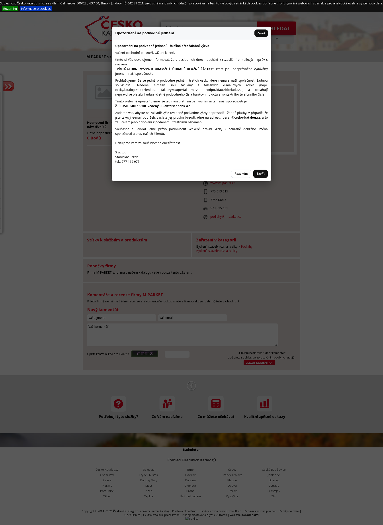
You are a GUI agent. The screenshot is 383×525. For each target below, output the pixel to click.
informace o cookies (36, 8)
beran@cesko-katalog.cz (241, 117)
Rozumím (10, 8)
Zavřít (261, 33)
